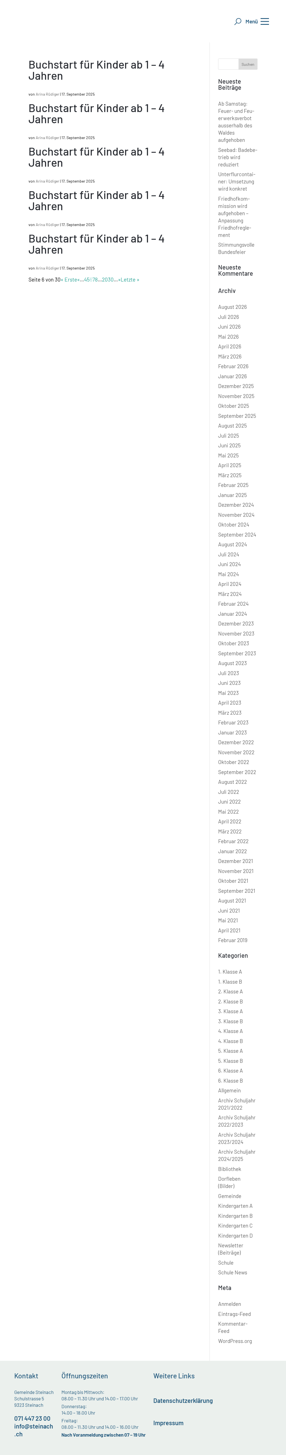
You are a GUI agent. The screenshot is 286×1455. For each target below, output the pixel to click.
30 (111, 279)
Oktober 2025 (233, 405)
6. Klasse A (230, 1070)
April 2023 (229, 702)
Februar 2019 (232, 940)
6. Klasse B (230, 1080)
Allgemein (229, 1090)
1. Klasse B (230, 981)
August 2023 (232, 663)
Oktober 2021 (233, 880)
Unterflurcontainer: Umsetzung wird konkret (236, 181)
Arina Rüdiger (47, 94)
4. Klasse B (230, 1041)
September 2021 (236, 890)
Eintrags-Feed (234, 1314)
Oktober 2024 (233, 524)
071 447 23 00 (32, 1418)
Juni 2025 (229, 445)
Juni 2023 (229, 683)
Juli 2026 (228, 317)
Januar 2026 (232, 376)
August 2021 (232, 900)
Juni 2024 (229, 564)
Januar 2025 (232, 495)
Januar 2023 (232, 732)
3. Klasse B (230, 1021)
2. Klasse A (230, 991)
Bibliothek (229, 1169)
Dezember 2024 (236, 504)
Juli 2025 (228, 435)
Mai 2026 (228, 336)
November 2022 (236, 752)
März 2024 (230, 594)
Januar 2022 (232, 851)
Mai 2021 (228, 920)
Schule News (232, 1272)
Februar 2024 (233, 603)
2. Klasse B (230, 1001)
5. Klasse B (230, 1061)
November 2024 (236, 514)
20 (105, 279)
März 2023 (230, 712)
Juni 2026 (229, 326)
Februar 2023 (233, 722)
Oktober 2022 (233, 762)
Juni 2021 (229, 910)
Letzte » (130, 279)
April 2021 (229, 930)
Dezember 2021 (235, 861)
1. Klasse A (230, 971)
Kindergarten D (235, 1235)
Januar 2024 (232, 613)
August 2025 (232, 425)
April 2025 (229, 465)
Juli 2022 (228, 792)
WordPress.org (235, 1341)
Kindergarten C (235, 1225)
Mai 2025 (228, 455)
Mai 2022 (228, 811)
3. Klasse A (230, 1011)
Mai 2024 (228, 574)
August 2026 (232, 307)
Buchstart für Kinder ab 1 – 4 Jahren (96, 69)
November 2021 (236, 871)
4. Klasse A (230, 1031)
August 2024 (232, 544)
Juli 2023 (228, 673)
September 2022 (237, 772)
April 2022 (229, 821)
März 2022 (230, 831)
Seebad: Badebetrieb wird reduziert (237, 157)
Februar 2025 (233, 485)
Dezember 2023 (236, 623)
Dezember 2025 (236, 386)
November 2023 (236, 633)
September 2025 (237, 416)
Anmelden (229, 1304)
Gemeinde (229, 1196)
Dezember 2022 (236, 742)
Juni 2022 (229, 801)
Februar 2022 (233, 841)
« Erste (69, 279)
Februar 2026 (233, 366)
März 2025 (230, 475)
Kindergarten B (235, 1215)
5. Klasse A (230, 1050)
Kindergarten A (235, 1205)
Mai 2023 (228, 693)
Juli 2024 (228, 554)
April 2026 (229, 346)
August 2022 (232, 782)
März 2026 (230, 356)
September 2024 (237, 534)
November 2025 (236, 396)
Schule (225, 1262)
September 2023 (237, 653)
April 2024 (229, 584)
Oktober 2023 (233, 643)
